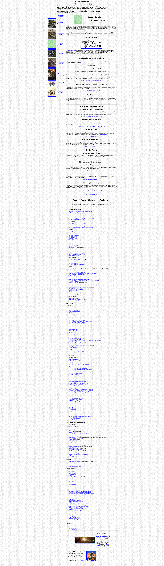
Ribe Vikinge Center (72, 237)
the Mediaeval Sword (72, 335)
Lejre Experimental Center (73, 232)
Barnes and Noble (72, 473)
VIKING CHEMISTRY (73, 400)
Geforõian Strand (72, 436)
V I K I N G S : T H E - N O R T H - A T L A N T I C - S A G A (81, 218)
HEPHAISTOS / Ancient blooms (75, 373)
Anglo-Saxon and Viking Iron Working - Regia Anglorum (80, 321)
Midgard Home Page (72, 432)
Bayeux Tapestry (72, 298)
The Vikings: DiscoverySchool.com (75, 463)
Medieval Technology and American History (77, 384)
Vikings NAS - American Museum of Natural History (79, 223)
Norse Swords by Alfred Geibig (74, 339)
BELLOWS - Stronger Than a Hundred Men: (77, 368)
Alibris (69, 483)
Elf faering (70, 407)
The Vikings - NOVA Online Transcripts (76, 288)
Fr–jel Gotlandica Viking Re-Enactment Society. (78, 433)
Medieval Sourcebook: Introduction (75, 501)
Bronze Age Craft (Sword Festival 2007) (76, 338)
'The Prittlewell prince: (73, 263)
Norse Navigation (72, 409)
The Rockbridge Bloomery (73, 359)
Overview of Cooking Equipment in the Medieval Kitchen (80, 416)
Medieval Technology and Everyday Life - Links (78, 506)
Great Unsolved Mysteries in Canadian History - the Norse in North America (83, 280)
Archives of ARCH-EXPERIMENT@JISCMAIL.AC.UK (80, 369)
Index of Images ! (72, 528)
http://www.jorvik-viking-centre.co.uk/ (91, 102)
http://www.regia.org (91, 170)
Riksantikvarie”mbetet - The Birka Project (76, 252)
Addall (69, 482)
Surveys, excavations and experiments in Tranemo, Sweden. (80, 392)
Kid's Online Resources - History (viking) (76, 466)
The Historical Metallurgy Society (75, 370)
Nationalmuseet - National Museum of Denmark (78, 234)
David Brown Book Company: (74, 476)
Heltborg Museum (72, 231)
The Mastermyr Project (73, 329)
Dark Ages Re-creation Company (61, 83)
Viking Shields (71, 346)
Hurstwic (70, 431)
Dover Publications (72, 474)
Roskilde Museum (72, 240)
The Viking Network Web (73, 527)
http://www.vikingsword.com (91, 146)
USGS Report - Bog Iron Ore (74, 401)
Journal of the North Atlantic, (74, 490)
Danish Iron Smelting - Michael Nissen (76, 387)
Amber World (71, 447)
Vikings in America (72, 278)
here (80, 62)
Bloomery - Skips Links (73, 363)
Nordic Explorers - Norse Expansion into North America (79, 279)
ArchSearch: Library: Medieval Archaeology (77, 508)
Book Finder (71, 481)
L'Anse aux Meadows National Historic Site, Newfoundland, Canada (82, 273)
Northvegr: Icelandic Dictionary (74, 518)
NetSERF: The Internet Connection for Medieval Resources (80, 503)
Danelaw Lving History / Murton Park (76, 262)
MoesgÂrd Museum (72, 238)
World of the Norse (72, 50)
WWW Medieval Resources (74, 502)
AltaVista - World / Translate (74, 517)
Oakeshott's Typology (72, 341)
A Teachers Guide (60, 44)
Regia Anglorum (71, 437)
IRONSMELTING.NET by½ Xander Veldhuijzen (78, 391)
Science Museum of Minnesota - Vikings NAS (77, 226)
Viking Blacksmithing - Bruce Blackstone (76, 320)
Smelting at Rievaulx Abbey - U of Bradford (77, 378)
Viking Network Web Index (74, 426)
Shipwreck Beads (72, 452)
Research (61, 53)
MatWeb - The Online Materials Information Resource (79, 353)
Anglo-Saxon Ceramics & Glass (75, 259)
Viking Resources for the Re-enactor (75, 438)
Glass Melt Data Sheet (73, 419)
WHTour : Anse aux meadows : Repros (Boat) (77, 271)
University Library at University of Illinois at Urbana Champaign (81, 511)
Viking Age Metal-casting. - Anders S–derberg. (78, 323)
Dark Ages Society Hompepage (74, 434)
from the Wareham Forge (60, 92)
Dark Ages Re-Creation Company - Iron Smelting (78, 364)
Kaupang (70, 246)
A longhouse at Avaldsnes (73, 245)
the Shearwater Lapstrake (73, 406)
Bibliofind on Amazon (73, 484)
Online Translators (72, 516)
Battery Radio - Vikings (73, 213)
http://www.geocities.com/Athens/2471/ (91, 179)
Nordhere (70, 439)
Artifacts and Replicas (61, 34)
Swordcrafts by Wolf (72, 445)
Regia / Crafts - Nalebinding (74, 311)
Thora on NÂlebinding (73, 312)
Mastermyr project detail (73, 330)
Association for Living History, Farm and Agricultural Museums (81, 493)
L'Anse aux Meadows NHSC (61, 23)
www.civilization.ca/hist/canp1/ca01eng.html (91, 90)
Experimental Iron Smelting (61, 74)
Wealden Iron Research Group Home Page (77, 381)
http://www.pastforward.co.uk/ (91, 158)
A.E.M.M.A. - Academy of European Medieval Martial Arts (80, 337)
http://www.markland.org (91, 194)
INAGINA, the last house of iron (75, 372)
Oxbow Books (71, 475)
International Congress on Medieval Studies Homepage (79, 492)
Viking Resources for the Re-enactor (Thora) (77, 307)
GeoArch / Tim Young (73, 382)
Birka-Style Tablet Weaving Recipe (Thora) (77, 309)
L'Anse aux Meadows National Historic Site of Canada (79, 268)
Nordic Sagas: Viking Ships (74, 465)
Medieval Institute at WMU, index (75, 507)
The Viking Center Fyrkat (73, 235)
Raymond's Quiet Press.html (74, 446)
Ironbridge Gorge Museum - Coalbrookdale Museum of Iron (80, 389)
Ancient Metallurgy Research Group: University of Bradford (80, 390)
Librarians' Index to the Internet (74, 500)
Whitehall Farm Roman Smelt (74, 380)
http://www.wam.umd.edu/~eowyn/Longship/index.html (91, 190)
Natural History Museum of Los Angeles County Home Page (80, 227)
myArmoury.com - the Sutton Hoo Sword (76, 344)
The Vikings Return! (72, 282)
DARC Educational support (74, 461)
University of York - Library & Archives (76, 510)
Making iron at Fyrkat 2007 (74, 388)
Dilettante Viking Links (73, 429)
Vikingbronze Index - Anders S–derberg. (76, 322)
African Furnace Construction (74, 374)
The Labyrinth (71, 509)
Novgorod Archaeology (73, 294)
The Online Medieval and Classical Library (77, 505)
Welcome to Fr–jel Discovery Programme (76, 253)
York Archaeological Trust (73, 261)
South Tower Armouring (73, 448)
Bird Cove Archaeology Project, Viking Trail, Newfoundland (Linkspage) (83, 276)
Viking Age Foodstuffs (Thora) (74, 413)
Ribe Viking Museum (72, 236)
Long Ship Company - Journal (74, 462)
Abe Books (70, 485)
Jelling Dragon (71, 450)
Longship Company (72, 440)
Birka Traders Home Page (73, 453)
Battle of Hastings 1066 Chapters (75, 300)
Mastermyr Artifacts (72, 328)
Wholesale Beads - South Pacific (75, 449)
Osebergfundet (71, 247)
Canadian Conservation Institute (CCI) (76, 351)
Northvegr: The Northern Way (74, 287)
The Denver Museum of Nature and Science (77, 224)
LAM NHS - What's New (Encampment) (76, 272)
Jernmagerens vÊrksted (73, 393)
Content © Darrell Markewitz (82, 563)
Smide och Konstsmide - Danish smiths (76, 319)
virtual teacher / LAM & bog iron (75, 399)
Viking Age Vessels (72, 408)
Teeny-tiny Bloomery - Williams (74, 361)
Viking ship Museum (72, 239)
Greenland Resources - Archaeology (75, 289)
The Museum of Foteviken (73, 255)
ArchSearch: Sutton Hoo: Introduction (76, 264)
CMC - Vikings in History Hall (74, 269)
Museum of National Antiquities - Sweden (77, 254)
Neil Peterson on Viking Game (74, 417)
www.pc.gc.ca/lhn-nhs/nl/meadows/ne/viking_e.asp (91, 80)
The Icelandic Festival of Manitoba (75, 525)
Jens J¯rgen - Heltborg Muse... (74, 385)
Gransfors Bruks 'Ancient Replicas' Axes (76, 345)
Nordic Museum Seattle (73, 292)
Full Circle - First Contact (73, 212)
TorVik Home (71, 428)
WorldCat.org (71, 498)
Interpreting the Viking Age (60, 63)
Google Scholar (71, 499)
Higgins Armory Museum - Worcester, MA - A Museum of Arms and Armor (83, 342)
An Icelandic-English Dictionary (75, 519)
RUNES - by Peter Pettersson (74, 418)
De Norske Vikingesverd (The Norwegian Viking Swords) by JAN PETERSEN (84, 340)
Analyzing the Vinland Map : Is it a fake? (76, 281)
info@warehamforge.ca (79, 560)
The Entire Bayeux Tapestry (74, 299)
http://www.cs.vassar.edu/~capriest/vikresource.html (91, 116)
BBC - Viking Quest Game (74, 529)
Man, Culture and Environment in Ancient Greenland (79, 274)
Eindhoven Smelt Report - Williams (75, 360)
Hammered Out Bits (103, 536)
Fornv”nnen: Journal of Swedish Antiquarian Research (79, 491)
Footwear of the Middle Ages (74, 310)
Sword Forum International (73, 334)
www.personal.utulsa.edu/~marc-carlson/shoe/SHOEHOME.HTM (91, 126)
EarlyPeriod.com (71, 430)
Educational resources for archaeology (76, 291)
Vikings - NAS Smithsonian (74, 219)
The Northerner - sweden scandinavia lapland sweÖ (78, 454)
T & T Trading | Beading (73, 456)
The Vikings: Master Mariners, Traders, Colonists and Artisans (81, 211)
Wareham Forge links (106, 32)
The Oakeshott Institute (73, 290)
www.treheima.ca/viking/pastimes (91, 136)
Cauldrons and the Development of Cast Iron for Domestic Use (81, 415)
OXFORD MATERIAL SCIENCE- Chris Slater (78, 383)
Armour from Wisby (72, 347)
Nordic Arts (70, 455)
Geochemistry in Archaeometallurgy (75, 398)
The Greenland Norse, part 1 (74, 275)
